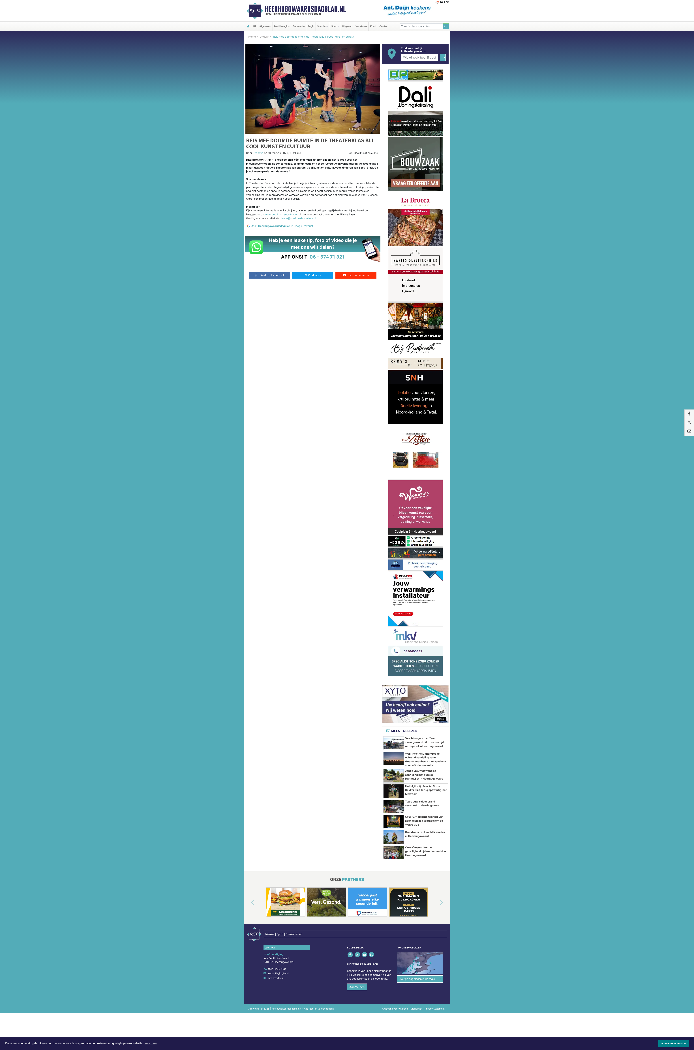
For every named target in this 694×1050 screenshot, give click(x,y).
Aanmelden (357, 943)
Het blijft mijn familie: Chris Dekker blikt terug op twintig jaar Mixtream (426, 746)
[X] (357, 911)
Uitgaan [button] (346, 26)
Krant (373, 26)
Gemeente (299, 26)
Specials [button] (322, 26)
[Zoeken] (446, 26)
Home (252, 36)
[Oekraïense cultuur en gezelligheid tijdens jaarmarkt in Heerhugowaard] (393, 809)
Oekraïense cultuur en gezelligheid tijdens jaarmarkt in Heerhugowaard (425, 807)
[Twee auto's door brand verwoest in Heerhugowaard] (393, 763)
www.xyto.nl (275, 934)
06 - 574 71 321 (327, 257)
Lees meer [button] (150, 1043)
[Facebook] (350, 911)
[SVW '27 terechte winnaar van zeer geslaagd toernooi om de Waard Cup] (393, 778)
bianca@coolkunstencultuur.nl (298, 218)
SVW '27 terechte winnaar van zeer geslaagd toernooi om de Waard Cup (424, 777)
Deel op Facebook (272, 275)
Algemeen (265, 26)
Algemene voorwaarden (395, 965)
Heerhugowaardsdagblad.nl (305, 9)
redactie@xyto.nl (278, 929)
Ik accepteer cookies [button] (673, 1043)
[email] (689, 431)
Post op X (314, 275)
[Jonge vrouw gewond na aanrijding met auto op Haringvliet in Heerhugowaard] (393, 732)
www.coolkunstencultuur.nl (281, 214)
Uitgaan (264, 36)
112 (254, 26)
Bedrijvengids (282, 26)
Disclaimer (416, 965)
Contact (384, 26)
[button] (248, 859)
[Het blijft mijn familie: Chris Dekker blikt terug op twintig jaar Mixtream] (393, 748)
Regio (311, 26)
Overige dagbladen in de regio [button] (417, 935)
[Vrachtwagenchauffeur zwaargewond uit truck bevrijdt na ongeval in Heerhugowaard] (393, 700)
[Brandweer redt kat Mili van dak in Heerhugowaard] (393, 794)
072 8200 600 (277, 925)
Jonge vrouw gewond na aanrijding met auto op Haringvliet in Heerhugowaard (424, 731)
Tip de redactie (358, 275)
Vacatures (361, 26)
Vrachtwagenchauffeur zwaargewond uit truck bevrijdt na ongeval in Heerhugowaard (425, 698)
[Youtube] (364, 911)
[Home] (248, 26)
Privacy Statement (435, 965)
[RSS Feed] (371, 911)
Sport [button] (334, 26)
